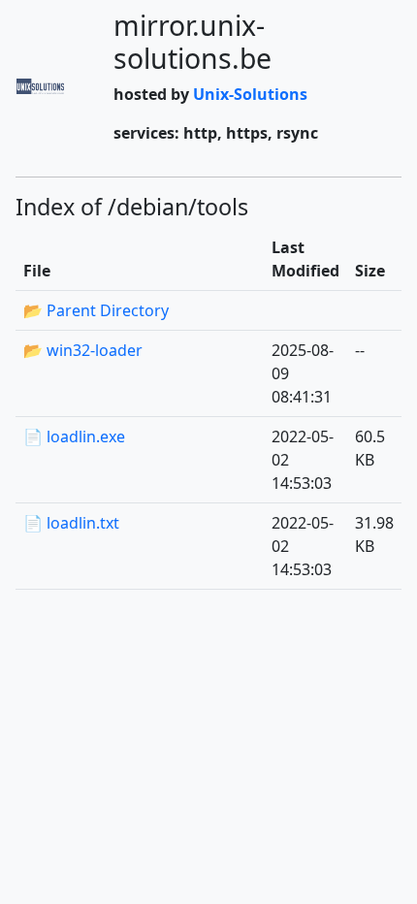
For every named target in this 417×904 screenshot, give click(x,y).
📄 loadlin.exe (74, 436)
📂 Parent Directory (96, 310)
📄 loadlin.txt (71, 522)
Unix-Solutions (250, 94)
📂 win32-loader (83, 350)
